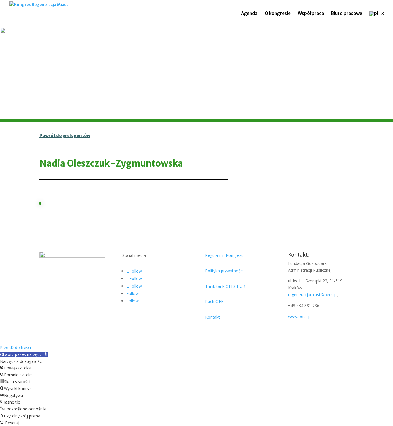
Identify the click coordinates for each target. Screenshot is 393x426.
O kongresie (278, 13)
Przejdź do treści (15, 347)
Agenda (249, 13)
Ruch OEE (214, 301)
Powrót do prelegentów (64, 135)
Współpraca (311, 13)
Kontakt (212, 317)
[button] (24, 354)
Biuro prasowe (346, 13)
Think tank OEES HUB (225, 286)
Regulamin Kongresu (224, 255)
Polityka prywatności (224, 270)
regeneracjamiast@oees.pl (312, 294)
